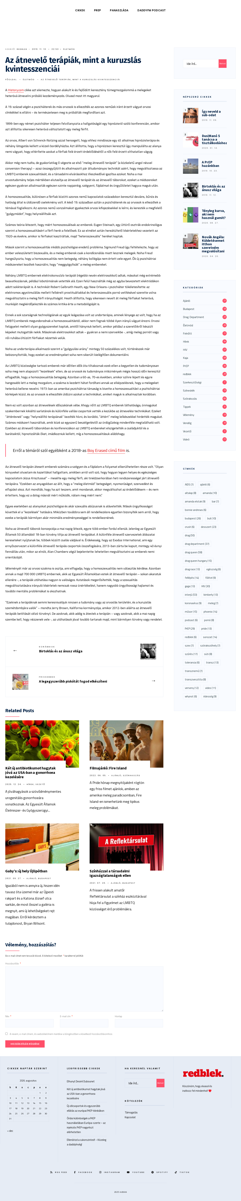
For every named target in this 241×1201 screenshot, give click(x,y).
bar (215, 501)
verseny (192, 688)
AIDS (189, 484)
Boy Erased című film (106, 450)
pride (206, 629)
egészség (213, 569)
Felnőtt (187, 333)
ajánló (205, 484)
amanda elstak (195, 501)
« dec (10, 1131)
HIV (185, 350)
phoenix (210, 612)
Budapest (44, 878)
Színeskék (189, 390)
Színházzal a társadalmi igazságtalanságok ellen (110, 873)
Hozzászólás (13, 963)
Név (8, 1016)
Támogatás (131, 1112)
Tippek (187, 407)
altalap (190, 493)
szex (189, 646)
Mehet (222, 63)
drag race (192, 569)
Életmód (69, 49)
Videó (186, 439)
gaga (190, 586)
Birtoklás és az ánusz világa (60, 649)
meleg (213, 603)
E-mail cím (66, 1016)
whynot (191, 696)
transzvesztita (195, 679)
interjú (191, 595)
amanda (210, 493)
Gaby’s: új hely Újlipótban (26, 870)
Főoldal (11, 79)
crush (189, 527)
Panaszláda (119, 10)
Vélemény (188, 415)
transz (212, 662)
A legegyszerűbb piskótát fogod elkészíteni (73, 679)
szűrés (191, 654)
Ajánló (116, 775)
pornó (209, 620)
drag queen (193, 552)
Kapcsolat (130, 1117)
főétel (210, 578)
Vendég (187, 423)
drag (190, 535)
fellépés (192, 578)
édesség (209, 696)
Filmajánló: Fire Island (108, 768)
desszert (208, 527)
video (210, 688)
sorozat (210, 637)
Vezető (40, 784)
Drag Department (193, 317)
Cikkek (80, 10)
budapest (193, 518)
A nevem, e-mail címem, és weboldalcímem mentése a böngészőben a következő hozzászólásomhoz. (61, 1034)
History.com (16, 90)
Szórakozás (131, 775)
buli (211, 518)
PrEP (97, 10)
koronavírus (193, 603)
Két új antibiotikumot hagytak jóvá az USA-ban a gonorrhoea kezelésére (30, 772)
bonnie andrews (195, 510)
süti (208, 654)
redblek (22, 49)
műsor (191, 612)
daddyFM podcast (151, 10)
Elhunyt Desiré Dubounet (81, 1081)
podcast (191, 620)
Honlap (118, 1016)
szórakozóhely (210, 646)
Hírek (30, 784)
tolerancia (192, 662)
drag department (197, 544)
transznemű (194, 671)
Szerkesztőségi (192, 382)
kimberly (211, 595)
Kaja (185, 358)
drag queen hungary (198, 561)
